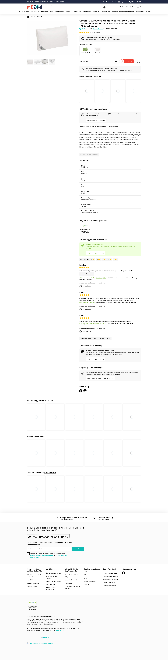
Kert (51, 12)
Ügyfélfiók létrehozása (53, 573)
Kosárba (129, 61)
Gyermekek (140, 12)
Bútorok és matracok (39, 12)
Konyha (96, 12)
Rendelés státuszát (109, 2)
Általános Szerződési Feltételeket (41, 555)
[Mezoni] (28, 17)
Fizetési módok (100, 126)
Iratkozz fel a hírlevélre (53, 581)
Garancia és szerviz (71, 580)
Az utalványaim (51, 584)
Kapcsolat (124, 2)
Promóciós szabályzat (110, 573)
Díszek (75, 12)
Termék (82, 126)
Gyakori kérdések (89, 581)
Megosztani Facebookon (80, 390)
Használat (90, 126)
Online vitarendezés (109, 585)
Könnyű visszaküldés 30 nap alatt (73, 518)
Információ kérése (94, 378)
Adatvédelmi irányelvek (110, 579)
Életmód (149, 12)
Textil (68, 12)
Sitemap (87, 584)
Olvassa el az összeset (89, 154)
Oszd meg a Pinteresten (85, 390)
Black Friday (24, 12)
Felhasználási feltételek (111, 576)
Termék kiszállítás (33, 583)
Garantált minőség (105, 518)
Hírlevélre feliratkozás (96, 120)
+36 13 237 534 (136, 2)
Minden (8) (84, 259)
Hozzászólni (87, 286)
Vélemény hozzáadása (95, 253)
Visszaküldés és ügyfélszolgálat (71, 570)
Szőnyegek (59, 12)
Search (104, 7)
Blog (85, 578)
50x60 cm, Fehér (98, 53)
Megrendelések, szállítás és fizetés (34, 570)
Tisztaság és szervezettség (123, 12)
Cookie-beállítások (109, 582)
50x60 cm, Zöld (85, 52)
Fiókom (123, 7)
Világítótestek (85, 12)
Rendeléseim (31, 580)
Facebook (123, 573)
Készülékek (105, 12)
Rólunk (86, 575)
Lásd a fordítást (86, 274)
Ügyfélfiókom (51, 569)
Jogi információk (109, 569)
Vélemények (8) (113, 126)
